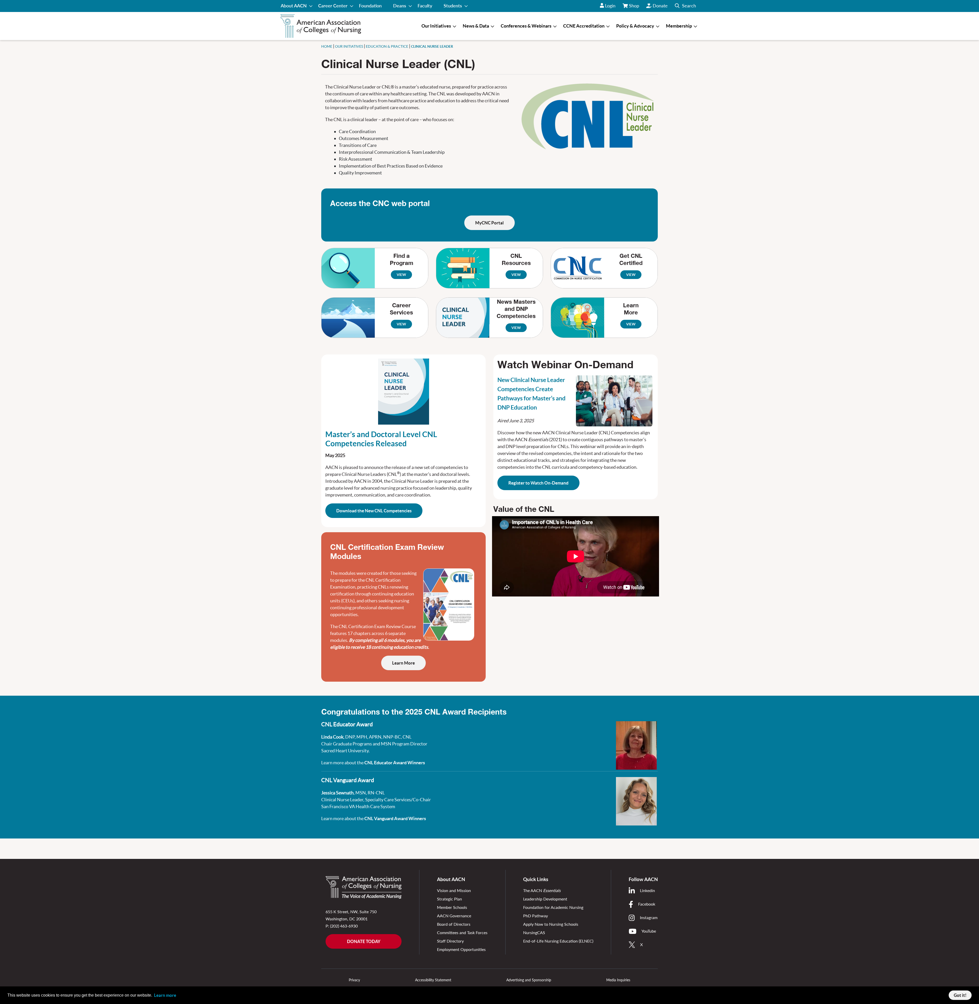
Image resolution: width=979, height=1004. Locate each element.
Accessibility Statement (433, 980)
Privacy (354, 980)
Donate (660, 5)
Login (610, 5)
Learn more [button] (165, 995)
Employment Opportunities (461, 949)
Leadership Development (545, 898)
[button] (685, 6)
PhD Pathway (535, 915)
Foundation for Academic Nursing (553, 907)
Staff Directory (450, 940)
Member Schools (452, 907)
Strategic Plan (449, 898)
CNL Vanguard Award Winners (395, 818)
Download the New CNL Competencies (373, 510)
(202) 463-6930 (344, 925)
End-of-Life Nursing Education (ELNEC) (558, 940)
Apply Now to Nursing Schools (550, 924)
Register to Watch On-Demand (538, 482)
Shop (634, 7)
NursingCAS (534, 932)
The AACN (542, 890)
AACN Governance (454, 915)
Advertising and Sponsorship (528, 980)
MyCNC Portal (489, 222)
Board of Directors (453, 924)
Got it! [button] (960, 995)
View (401, 275)
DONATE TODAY (363, 941)
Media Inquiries (618, 980)
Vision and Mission (454, 890)
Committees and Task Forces (462, 932)
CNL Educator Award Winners (394, 762)
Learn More (403, 662)
